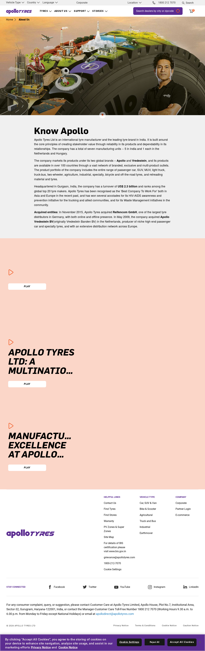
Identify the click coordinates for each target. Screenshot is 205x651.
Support (80, 11)
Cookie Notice (169, 625)
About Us (60, 11)
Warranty (109, 521)
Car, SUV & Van (148, 503)
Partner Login (183, 508)
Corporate (81, 2)
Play (27, 286)
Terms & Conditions (145, 625)
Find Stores (110, 515)
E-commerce (182, 515)
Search (190, 2)
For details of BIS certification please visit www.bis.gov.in (115, 547)
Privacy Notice (121, 625)
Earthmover (146, 533)
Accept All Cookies (182, 642)
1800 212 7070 (167, 2)
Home (9, 19)
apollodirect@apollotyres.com (115, 613)
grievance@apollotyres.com (119, 557)
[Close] (199, 642)
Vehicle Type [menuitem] (13, 2)
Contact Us (110, 503)
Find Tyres (109, 508)
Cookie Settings (112, 569)
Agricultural (146, 515)
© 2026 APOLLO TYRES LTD (21, 625)
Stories (98, 11)
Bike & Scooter (148, 508)
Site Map (109, 537)
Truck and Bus (148, 521)
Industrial (145, 527)
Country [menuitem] (32, 2)
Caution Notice (191, 625)
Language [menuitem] (49, 2)
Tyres (44, 11)
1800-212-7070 (112, 563)
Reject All (154, 641)
